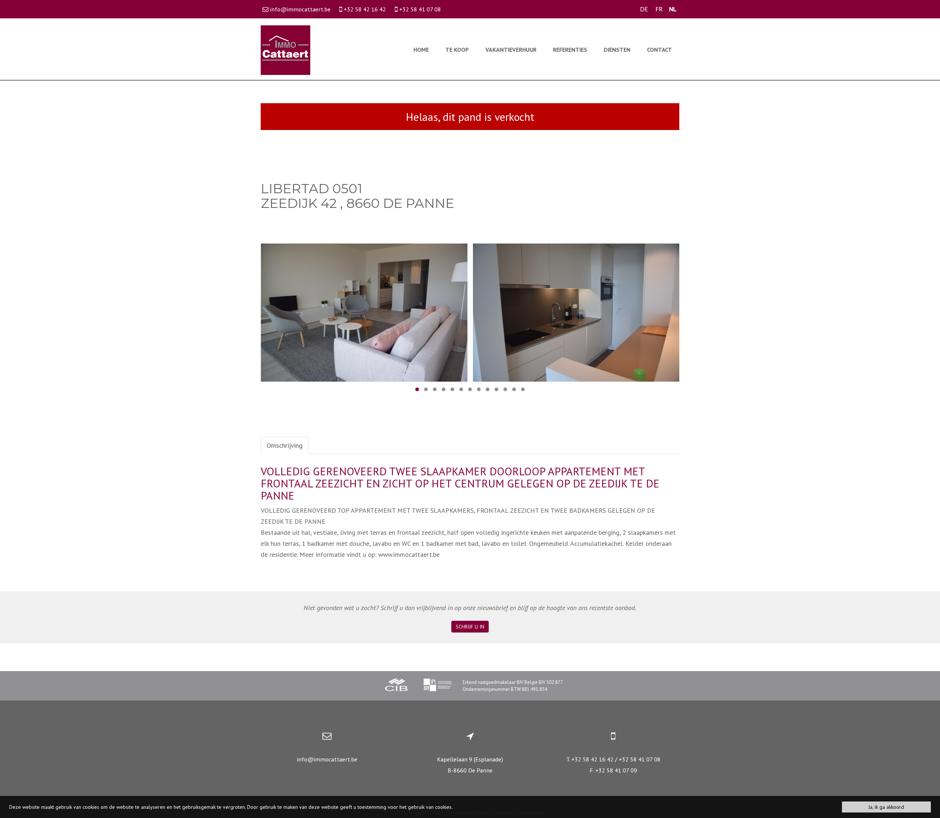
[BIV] (439, 685)
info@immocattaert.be (327, 759)
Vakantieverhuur (510, 49)
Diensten (617, 49)
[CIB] (396, 685)
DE (644, 9)
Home (421, 49)
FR (659, 9)
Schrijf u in (470, 626)
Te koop (457, 49)
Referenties (570, 49)
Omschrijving (285, 445)
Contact (659, 49)
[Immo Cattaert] (285, 49)
